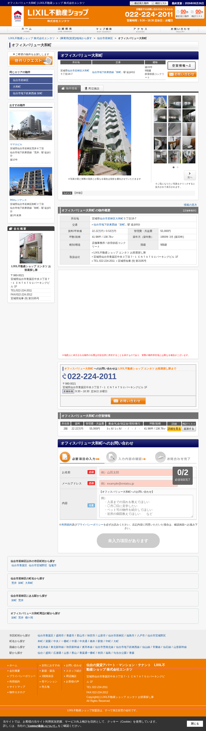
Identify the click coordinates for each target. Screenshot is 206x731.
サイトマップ (17, 686)
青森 (131, 652)
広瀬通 (57, 652)
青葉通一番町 (87, 652)
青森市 (70, 635)
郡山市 (81, 635)
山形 (66, 652)
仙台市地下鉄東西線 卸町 (27, 93)
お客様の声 (72, 681)
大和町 (85, 70)
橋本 (92, 641)
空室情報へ (180, 65)
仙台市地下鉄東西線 (103, 72)
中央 (56, 641)
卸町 (118, 72)
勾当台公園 (120, 652)
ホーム (13, 665)
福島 (108, 652)
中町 (108, 641)
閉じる (195, 723)
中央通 (83, 641)
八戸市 (141, 635)
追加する (189, 428)
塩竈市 (53, 565)
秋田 (100, 652)
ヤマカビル (16, 144)
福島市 (130, 635)
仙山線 (146, 647)
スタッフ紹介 (74, 670)
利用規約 (67, 524)
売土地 (45, 686)
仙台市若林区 (75, 70)
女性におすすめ (51, 665)
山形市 (102, 635)
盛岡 (48, 652)
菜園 (48, 641)
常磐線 (157, 647)
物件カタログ (17, 692)
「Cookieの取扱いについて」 (42, 726)
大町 (116, 641)
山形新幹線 (180, 647)
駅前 (100, 641)
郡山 (74, 652)
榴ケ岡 (29, 617)
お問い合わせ (74, 665)
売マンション (49, 681)
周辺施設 (71, 676)
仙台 (40, 652)
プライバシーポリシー (90, 524)
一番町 (65, 641)
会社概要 (14, 670)
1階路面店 (48, 676)
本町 (40, 641)
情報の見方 (190, 204)
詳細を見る (174, 428)
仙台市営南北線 (104, 647)
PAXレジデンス (18, 200)
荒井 (14, 583)
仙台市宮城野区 (38, 565)
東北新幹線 (57, 647)
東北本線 (43, 647)
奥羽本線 (87, 647)
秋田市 (91, 635)
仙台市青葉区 (19, 565)
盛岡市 (60, 635)
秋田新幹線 (72, 647)
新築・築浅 (48, 670)
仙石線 (167, 647)
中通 (74, 641)
